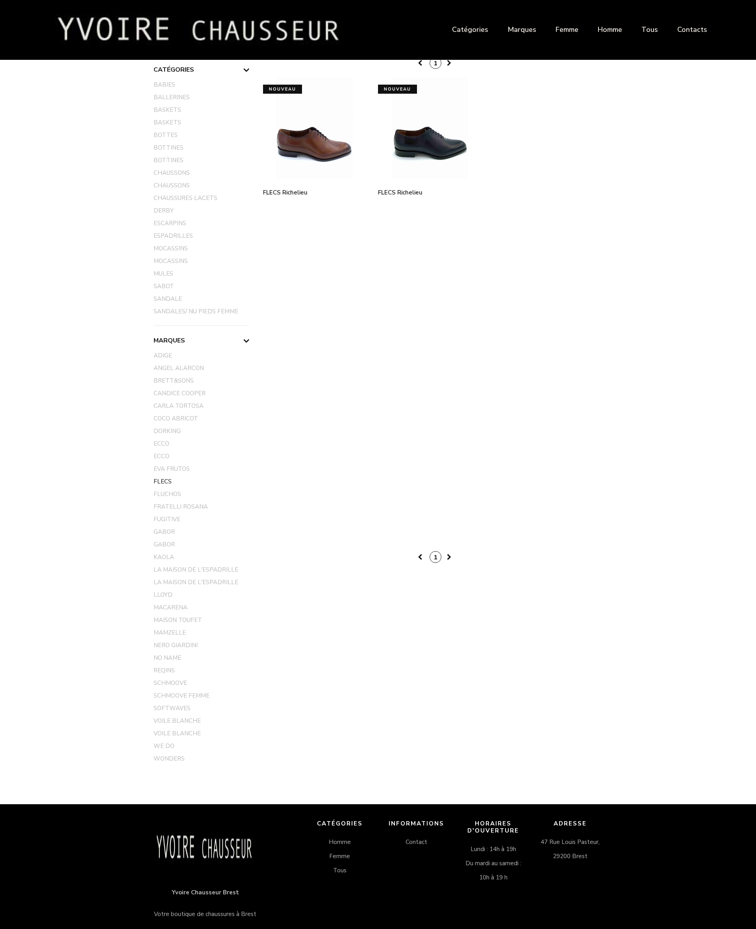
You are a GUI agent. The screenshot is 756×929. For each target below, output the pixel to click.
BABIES (164, 85)
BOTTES (166, 135)
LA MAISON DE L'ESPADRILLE (196, 570)
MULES (163, 274)
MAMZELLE (170, 633)
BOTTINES (168, 148)
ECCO (161, 444)
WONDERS (169, 758)
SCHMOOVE (170, 683)
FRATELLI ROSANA (181, 507)
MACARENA (170, 607)
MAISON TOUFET (178, 620)
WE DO (164, 746)
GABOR (164, 532)
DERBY (164, 211)
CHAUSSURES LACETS (185, 198)
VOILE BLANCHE (177, 721)
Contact (416, 842)
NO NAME (167, 658)
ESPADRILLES (173, 236)
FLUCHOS (167, 494)
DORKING (167, 431)
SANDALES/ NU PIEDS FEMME (196, 311)
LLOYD (163, 595)
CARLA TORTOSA (179, 406)
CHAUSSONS (172, 173)
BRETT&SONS (174, 381)
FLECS (163, 481)
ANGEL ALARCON (179, 368)
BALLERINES (172, 97)
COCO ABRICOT (176, 418)
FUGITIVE (167, 519)
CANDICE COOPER (180, 393)
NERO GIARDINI (176, 645)
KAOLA (164, 557)
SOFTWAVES (172, 708)
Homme (610, 29)
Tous (649, 29)
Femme (567, 29)
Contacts (692, 29)
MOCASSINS (171, 248)
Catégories (470, 29)
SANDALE (168, 299)
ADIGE (163, 355)
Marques (522, 29)
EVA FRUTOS (172, 469)
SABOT (164, 286)
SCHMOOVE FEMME (181, 696)
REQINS (164, 670)
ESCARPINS (170, 223)
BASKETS (167, 110)
